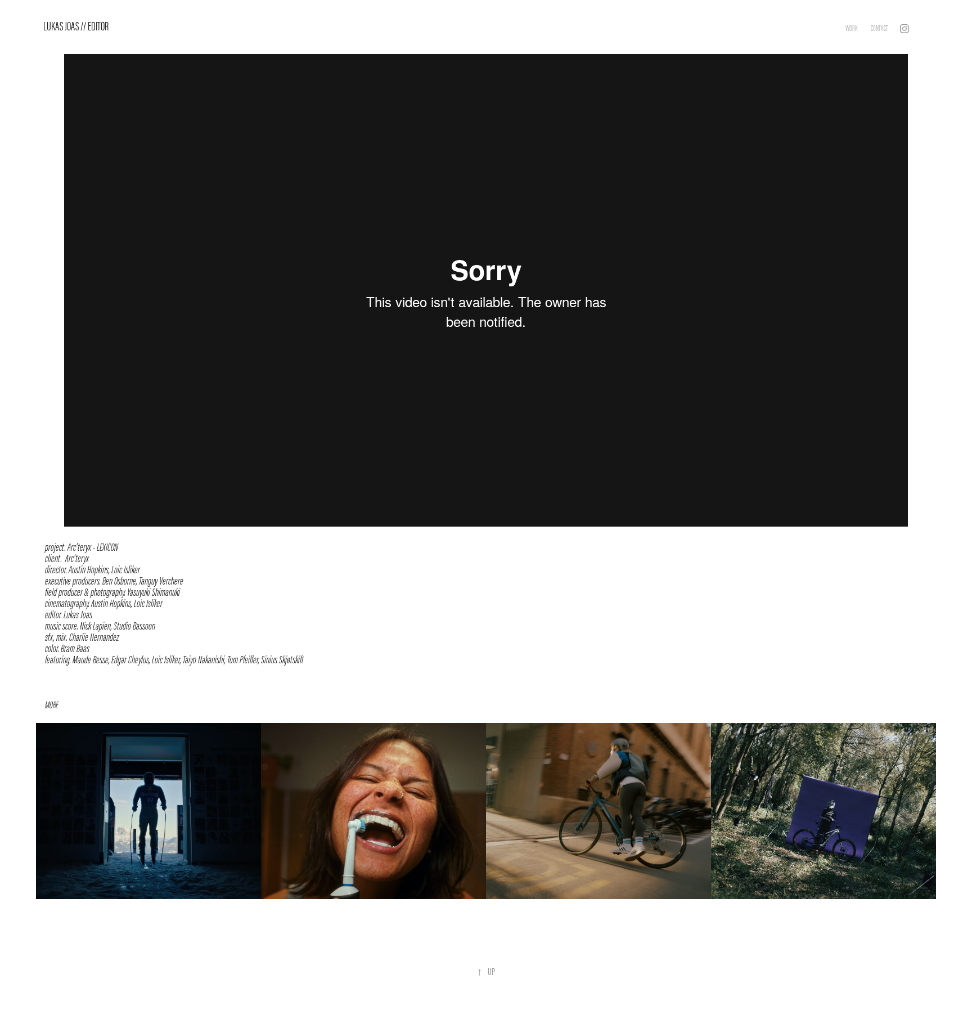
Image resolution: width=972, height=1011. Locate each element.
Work (851, 28)
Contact (879, 28)
